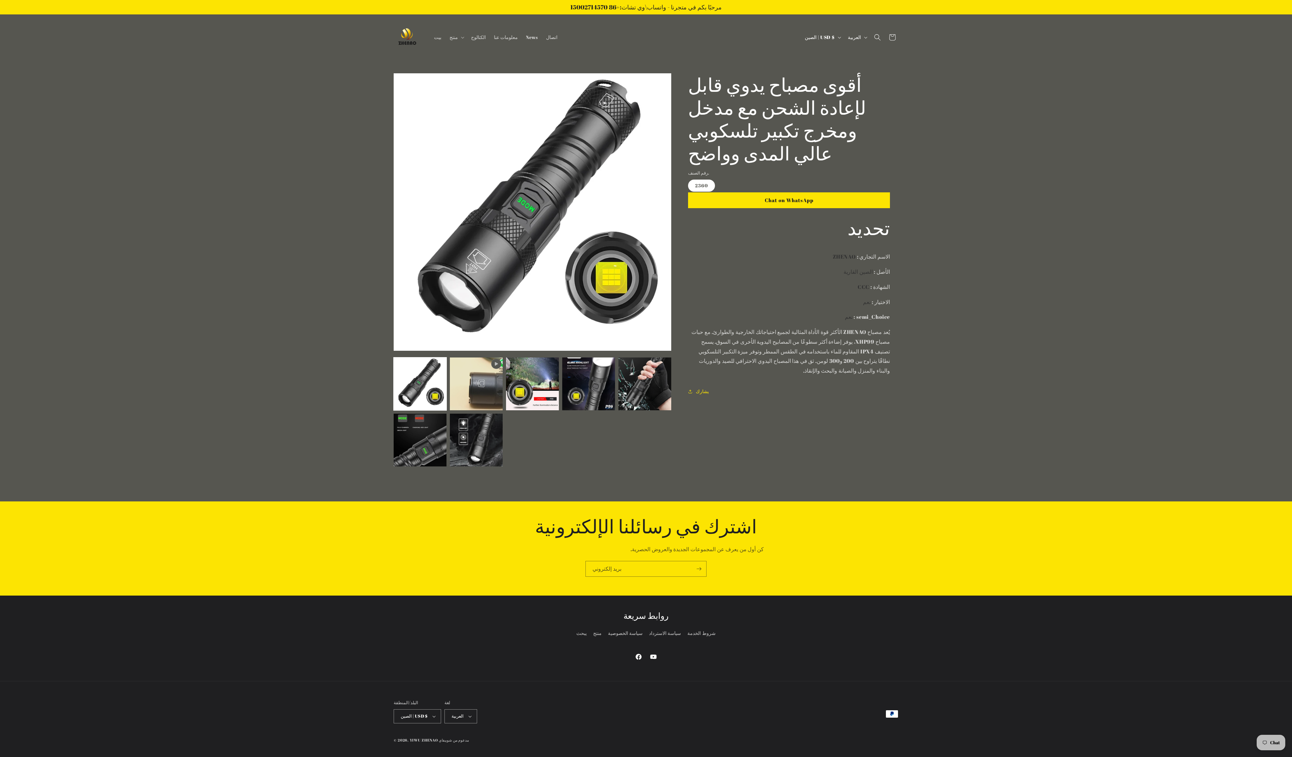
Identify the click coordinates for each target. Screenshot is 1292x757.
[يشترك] (698, 569)
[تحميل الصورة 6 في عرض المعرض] (476, 440)
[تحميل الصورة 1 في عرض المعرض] (420, 383)
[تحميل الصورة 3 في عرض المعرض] (588, 383)
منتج (597, 633)
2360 (701, 185)
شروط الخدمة (701, 633)
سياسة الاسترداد (665, 633)
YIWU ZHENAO (424, 740)
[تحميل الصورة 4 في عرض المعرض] (644, 383)
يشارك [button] (702, 391)
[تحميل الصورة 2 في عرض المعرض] (532, 383)
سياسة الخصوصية (625, 633)
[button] (456, 37)
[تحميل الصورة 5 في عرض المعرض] (420, 440)
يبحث (581, 633)
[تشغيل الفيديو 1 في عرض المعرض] (476, 383)
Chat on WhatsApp (789, 200)
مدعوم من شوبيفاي (454, 740)
